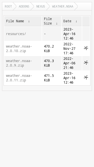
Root (8, 6)
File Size (48, 21)
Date (67, 21)
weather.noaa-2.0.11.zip (19, 77)
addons (24, 6)
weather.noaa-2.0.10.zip (19, 48)
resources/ (16, 34)
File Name (15, 21)
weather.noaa (62, 6)
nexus (40, 6)
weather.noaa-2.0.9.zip (19, 63)
